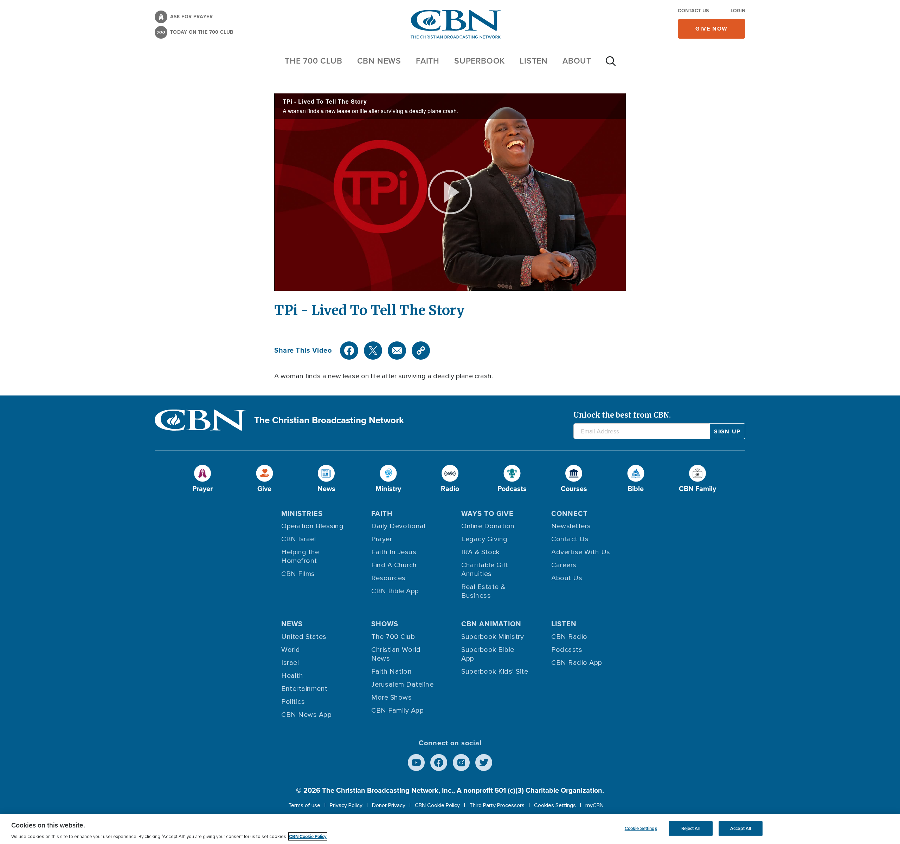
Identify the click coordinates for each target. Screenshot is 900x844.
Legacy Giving (484, 539)
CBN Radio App (576, 663)
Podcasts (566, 650)
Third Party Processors (497, 805)
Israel (290, 663)
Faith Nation (391, 671)
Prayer (381, 539)
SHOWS (384, 624)
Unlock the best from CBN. (622, 415)
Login (738, 10)
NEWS (292, 624)
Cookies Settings (555, 805)
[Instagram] (461, 762)
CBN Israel (298, 539)
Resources (388, 578)
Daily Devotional (398, 526)
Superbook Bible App (487, 654)
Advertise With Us (580, 552)
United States (304, 637)
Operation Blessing (312, 526)
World (290, 650)
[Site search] (611, 64)
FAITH (427, 61)
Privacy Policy (346, 805)
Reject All (690, 828)
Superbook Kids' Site (494, 671)
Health (292, 676)
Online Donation (488, 526)
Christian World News (396, 654)
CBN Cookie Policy (437, 805)
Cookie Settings (641, 828)
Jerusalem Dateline (402, 684)
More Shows (391, 697)
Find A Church (394, 565)
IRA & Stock (480, 552)
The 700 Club (313, 61)
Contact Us (693, 10)
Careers (564, 565)
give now (711, 29)
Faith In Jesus (393, 552)
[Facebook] (349, 350)
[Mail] (397, 350)
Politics (293, 702)
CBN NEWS (379, 61)
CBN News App (306, 715)
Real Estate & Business (483, 591)
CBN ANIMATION (491, 624)
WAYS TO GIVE (487, 513)
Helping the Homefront (300, 556)
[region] (450, 829)
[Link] (421, 350)
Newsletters (571, 526)
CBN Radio (569, 637)
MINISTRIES (302, 513)
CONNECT (569, 513)
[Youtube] (416, 762)
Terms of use (304, 805)
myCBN (594, 805)
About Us (566, 578)
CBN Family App (397, 710)
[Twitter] (373, 350)
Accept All (740, 828)
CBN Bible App (395, 591)
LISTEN (534, 61)
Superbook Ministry (492, 637)
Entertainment (304, 689)
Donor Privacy (388, 805)
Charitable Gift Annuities (484, 569)
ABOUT (576, 61)
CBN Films (298, 574)
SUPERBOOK (479, 61)
